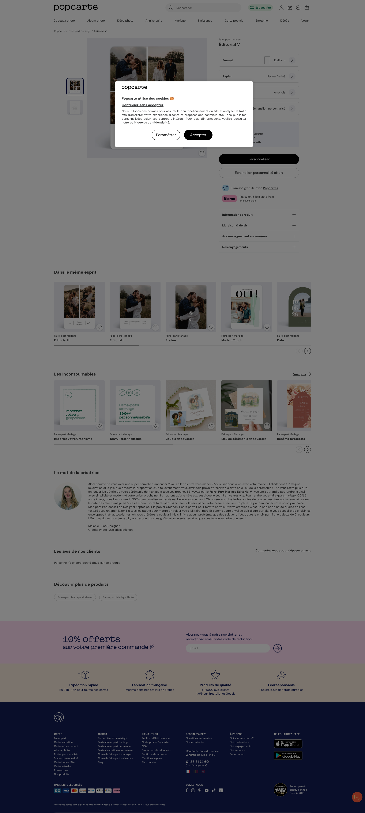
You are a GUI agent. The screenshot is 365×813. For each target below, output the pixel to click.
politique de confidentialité (149, 122)
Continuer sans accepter (142, 105)
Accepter (198, 134)
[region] (184, 114)
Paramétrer (166, 134)
